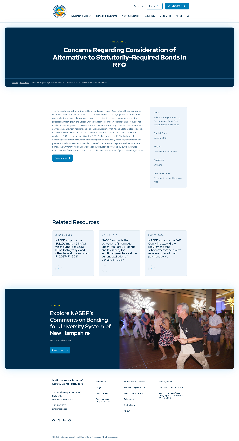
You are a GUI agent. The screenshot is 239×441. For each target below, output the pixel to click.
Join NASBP (102, 393)
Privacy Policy (165, 381)
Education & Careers (81, 15)
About (179, 15)
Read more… (61, 158)
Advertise (139, 6)
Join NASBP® (175, 6)
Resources (24, 82)
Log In (152, 6)
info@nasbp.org (59, 408)
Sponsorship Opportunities (103, 400)
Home (15, 82)
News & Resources (131, 15)
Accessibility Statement (171, 387)
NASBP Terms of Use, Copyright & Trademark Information (171, 395)
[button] (92, 15)
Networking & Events (106, 15)
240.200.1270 (59, 405)
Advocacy (150, 15)
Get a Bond (165, 15)
